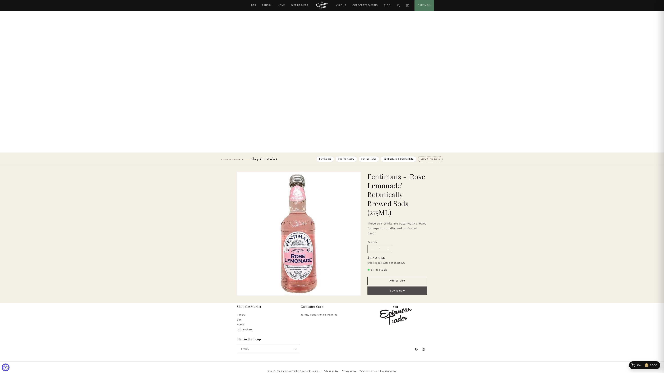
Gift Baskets (299, 5)
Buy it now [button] (397, 290)
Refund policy (331, 371)
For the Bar (325, 159)
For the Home (368, 159)
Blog (387, 5)
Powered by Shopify (310, 371)
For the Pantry (346, 159)
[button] (398, 5)
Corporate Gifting (363, 3)
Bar (253, 5)
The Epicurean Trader (288, 371)
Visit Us (340, 3)
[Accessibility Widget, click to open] (6, 367)
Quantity (372, 242)
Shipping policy (388, 371)
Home (281, 5)
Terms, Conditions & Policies (319, 314)
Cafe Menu (424, 3)
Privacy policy (349, 371)
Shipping (372, 263)
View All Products (430, 159)
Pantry (266, 5)
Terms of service (368, 371)
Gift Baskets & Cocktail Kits (398, 159)
